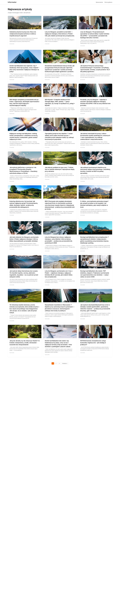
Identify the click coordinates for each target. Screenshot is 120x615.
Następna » (64, 363)
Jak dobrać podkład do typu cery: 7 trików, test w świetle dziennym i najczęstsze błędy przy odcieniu (60, 169)
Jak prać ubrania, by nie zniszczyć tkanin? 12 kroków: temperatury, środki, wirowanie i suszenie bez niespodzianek (25, 342)
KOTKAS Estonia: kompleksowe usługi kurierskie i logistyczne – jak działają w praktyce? (93, 342)
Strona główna (108, 2)
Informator (12, 2)
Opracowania (99, 2)
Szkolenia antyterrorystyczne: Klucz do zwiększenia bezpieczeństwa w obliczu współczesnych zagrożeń (23, 34)
